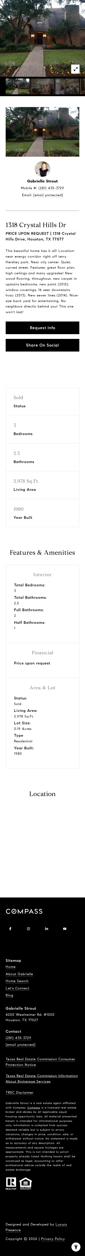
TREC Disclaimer (20, 1093)
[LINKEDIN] (46, 928)
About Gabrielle (19, 974)
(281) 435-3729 (51, 188)
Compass (33, 1107)
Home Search (17, 981)
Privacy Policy (53, 1239)
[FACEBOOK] (10, 928)
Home (11, 967)
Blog (9, 995)
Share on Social (42, 345)
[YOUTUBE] (64, 928)
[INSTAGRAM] (28, 928)
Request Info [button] (42, 327)
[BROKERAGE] (10, 941)
